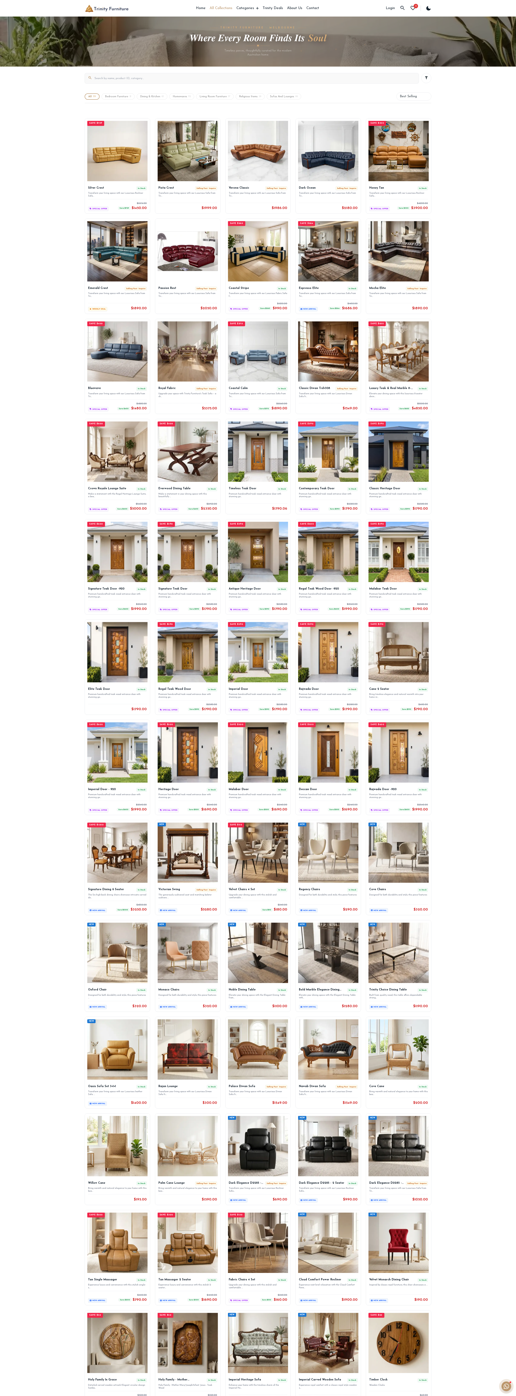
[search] (402, 8)
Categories (245, 8)
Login (390, 8)
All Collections (221, 8)
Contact (312, 8)
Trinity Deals (273, 8)
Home (201, 8)
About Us (294, 8)
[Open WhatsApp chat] (506, 1386)
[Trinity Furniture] (107, 8)
